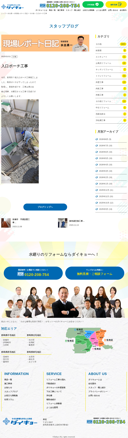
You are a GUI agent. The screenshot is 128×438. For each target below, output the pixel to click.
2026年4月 (103, 165)
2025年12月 (104, 190)
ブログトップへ (45, 207)
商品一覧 (52, 10)
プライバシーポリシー (98, 391)
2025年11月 (104, 196)
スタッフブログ (11, 391)
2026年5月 (103, 158)
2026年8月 (103, 139)
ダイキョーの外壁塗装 (56, 387)
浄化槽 (49, 395)
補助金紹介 (51, 399)
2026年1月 (103, 184)
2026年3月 (103, 171)
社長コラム (9, 399)
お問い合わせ (113, 10)
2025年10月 (104, 203)
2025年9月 (103, 209)
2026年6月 (103, 152)
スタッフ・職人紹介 (73, 10)
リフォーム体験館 (54, 403)
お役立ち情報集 (88, 10)
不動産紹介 (51, 383)
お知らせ (8, 387)
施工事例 (61, 10)
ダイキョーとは (41, 10)
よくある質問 (101, 10)
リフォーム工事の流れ (56, 379)
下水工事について (54, 391)
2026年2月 (103, 177)
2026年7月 (103, 146)
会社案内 (123, 10)
